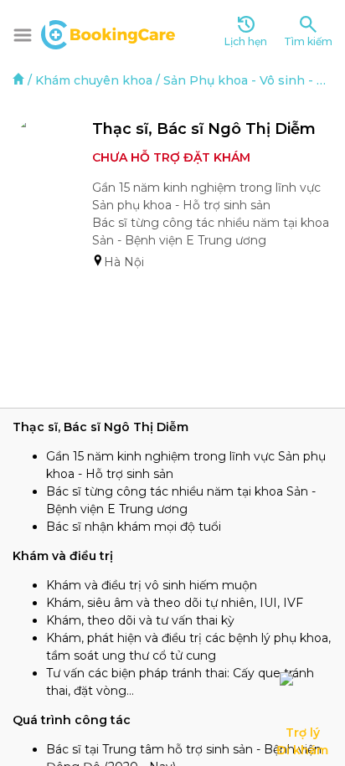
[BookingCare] (108, 32)
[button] (23, 35)
